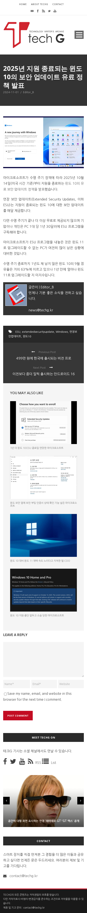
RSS (38, 762)
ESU (17, 331)
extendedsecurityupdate (38, 331)
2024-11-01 (11, 92)
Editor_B (28, 92)
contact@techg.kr (24, 876)
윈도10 (27, 336)
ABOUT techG (39, 4)
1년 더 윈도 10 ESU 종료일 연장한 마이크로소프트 (36, 448)
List (53, 762)
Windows (62, 331)
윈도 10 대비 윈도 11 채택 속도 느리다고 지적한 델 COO (40, 561)
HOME (23, 4)
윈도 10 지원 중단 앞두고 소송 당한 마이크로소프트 (37, 615)
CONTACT (58, 4)
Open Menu (79, 35)
